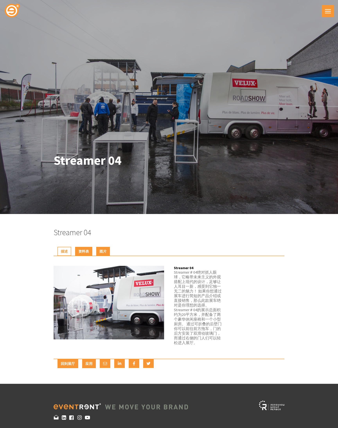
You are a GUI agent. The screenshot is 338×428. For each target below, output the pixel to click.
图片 (103, 251)
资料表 (83, 251)
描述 (64, 251)
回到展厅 (68, 363)
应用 (89, 363)
